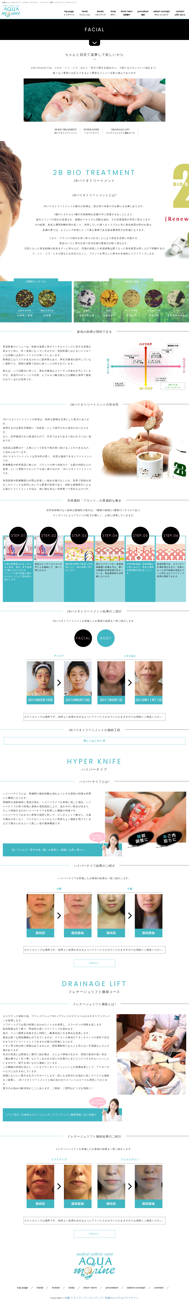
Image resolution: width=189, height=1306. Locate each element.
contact (180, 13)
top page (69, 13)
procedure (143, 13)
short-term (127, 13)
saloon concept (161, 13)
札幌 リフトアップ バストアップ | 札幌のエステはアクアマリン (102, 1298)
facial (84, 13)
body (113, 13)
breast (100, 13)
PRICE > (94, 963)
